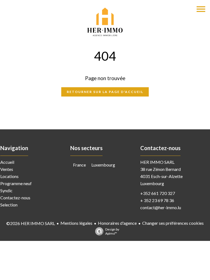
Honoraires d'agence (117, 223)
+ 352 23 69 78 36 (157, 200)
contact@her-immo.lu (160, 207)
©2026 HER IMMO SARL (30, 223)
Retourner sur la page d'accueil (105, 92)
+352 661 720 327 (157, 193)
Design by (112, 231)
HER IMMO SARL (157, 162)
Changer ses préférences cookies (173, 223)
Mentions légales (76, 223)
